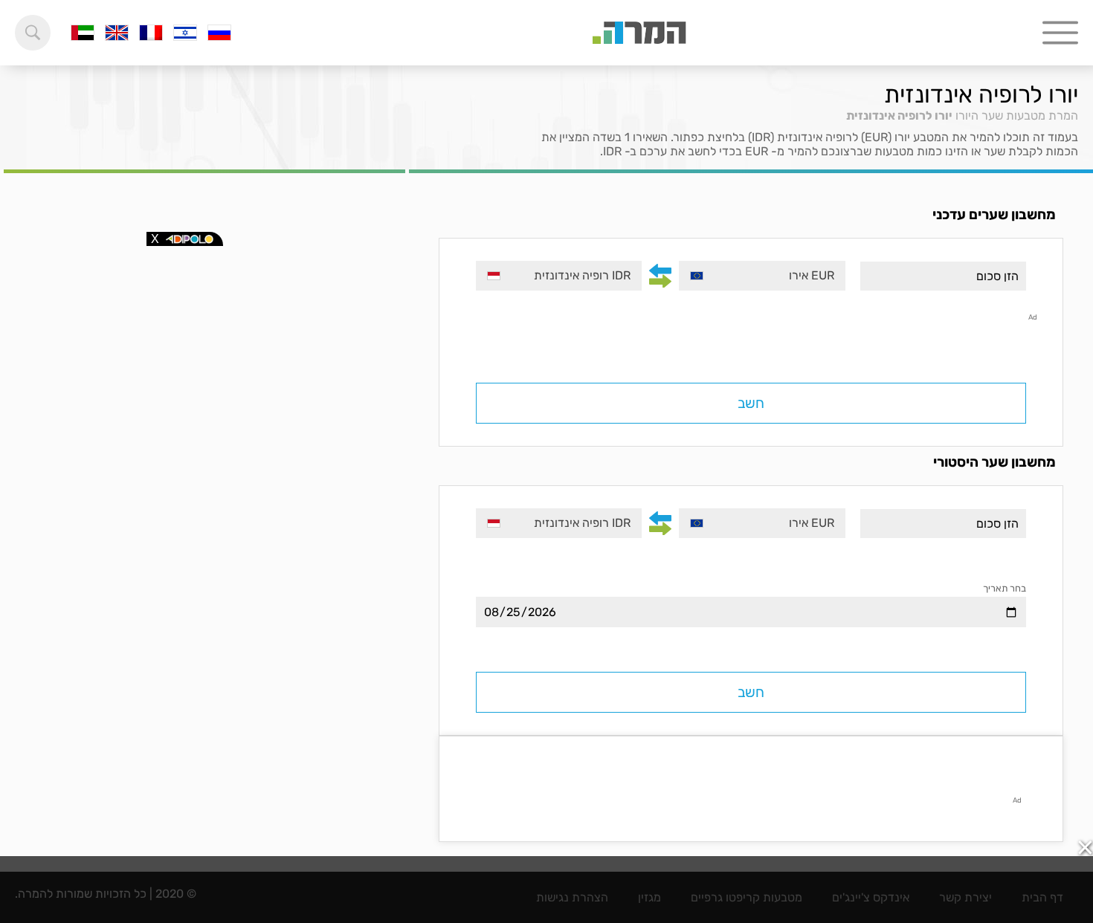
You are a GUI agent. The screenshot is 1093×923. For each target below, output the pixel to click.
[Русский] (219, 33)
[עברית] (185, 33)
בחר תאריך (1004, 588)
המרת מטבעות (1042, 116)
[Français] (151, 33)
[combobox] (762, 276)
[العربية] (82, 33)
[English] (117, 33)
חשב (751, 403)
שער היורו (979, 116)
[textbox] (762, 275)
